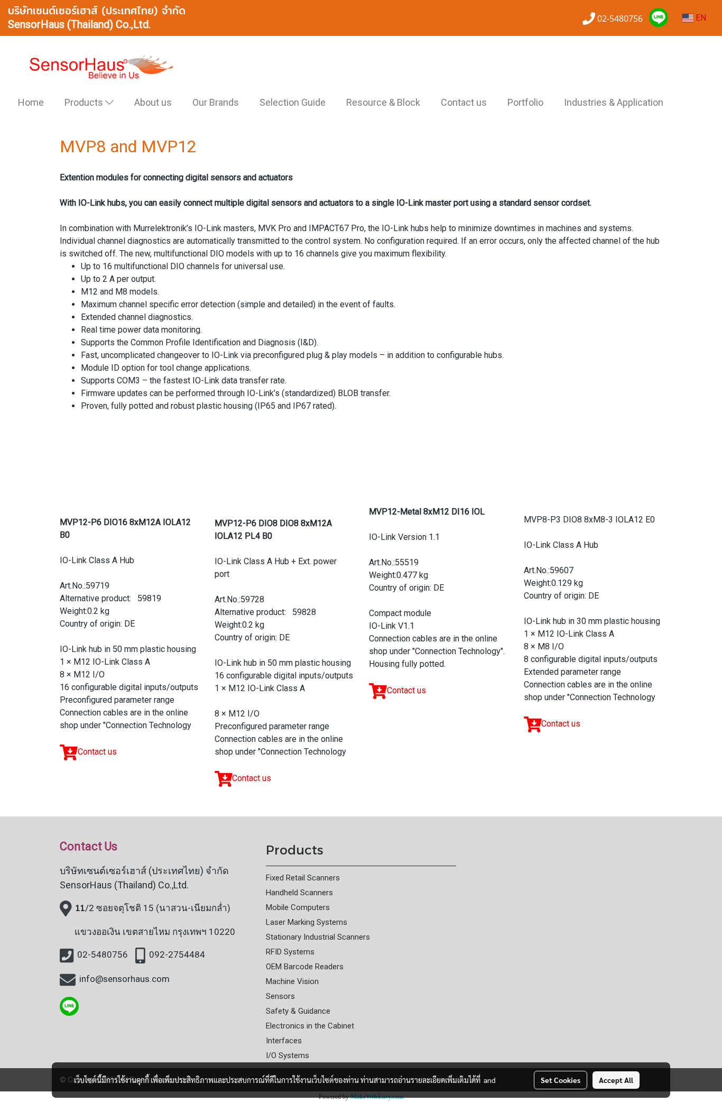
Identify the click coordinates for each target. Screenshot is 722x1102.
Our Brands (215, 102)
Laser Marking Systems (306, 922)
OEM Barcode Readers (305, 966)
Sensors (280, 996)
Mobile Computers (298, 907)
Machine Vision (292, 981)
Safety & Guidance (298, 1011)
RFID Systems (290, 952)
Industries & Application (613, 102)
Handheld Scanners (299, 892)
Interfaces (284, 1040)
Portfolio (525, 102)
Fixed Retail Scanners (303, 878)
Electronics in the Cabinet (310, 1026)
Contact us (464, 102)
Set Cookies (560, 1080)
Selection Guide (293, 102)
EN (699, 18)
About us (153, 102)
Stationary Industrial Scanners (318, 937)
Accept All (616, 1080)
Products (84, 102)
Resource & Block (383, 102)
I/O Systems (287, 1055)
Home (31, 102)
